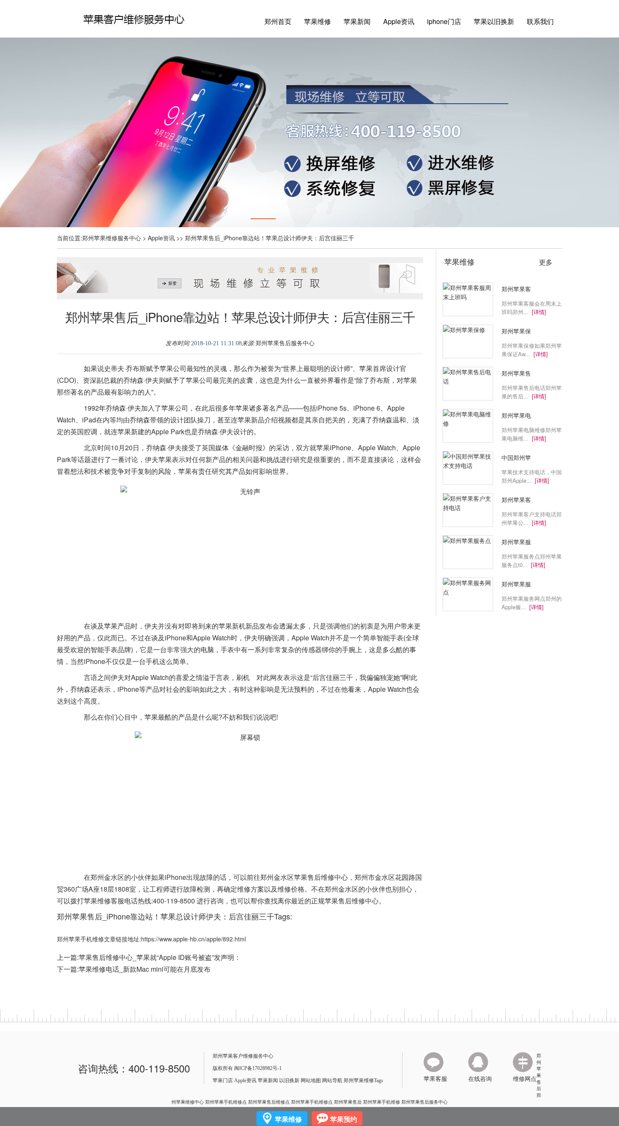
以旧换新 (289, 1080)
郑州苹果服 (516, 541)
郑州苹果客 (516, 289)
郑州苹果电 (516, 415)
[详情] (539, 312)
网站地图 (311, 1080)
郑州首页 (277, 21)
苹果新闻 (357, 21)
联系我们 (540, 21)
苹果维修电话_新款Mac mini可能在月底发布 (145, 969)
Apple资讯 (398, 21)
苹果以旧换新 (494, 21)
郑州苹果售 (516, 373)
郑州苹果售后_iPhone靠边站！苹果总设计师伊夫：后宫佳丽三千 (240, 317)
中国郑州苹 (516, 457)
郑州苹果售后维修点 (269, 1101)
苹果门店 (223, 1080)
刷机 (243, 677)
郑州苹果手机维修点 (226, 1101)
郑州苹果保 (516, 331)
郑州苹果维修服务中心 (111, 238)
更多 (545, 262)
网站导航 (332, 1080)
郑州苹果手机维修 (381, 1101)
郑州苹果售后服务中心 (285, 343)
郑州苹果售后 (538, 1072)
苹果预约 (343, 1119)
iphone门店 (444, 21)
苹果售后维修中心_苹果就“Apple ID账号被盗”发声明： (160, 957)
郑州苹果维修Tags (363, 1080)
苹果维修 (317, 21)
